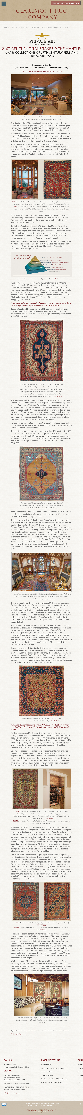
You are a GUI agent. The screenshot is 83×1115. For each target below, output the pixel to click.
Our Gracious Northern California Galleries (54, 1079)
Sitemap (42, 1105)
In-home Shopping (46, 1064)
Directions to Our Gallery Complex (51, 1082)
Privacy (37, 1105)
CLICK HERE (58, 396)
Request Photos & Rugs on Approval (52, 1068)
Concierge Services (47, 1075)
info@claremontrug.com (12, 1093)
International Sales (47, 1071)
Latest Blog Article (51, 1105)
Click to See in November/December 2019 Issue (41, 71)
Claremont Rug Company (41, 14)
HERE (57, 279)
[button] (3, 4)
